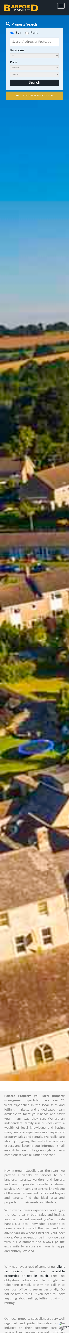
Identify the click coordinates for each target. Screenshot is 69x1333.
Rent (34, 33)
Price (13, 62)
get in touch (37, 1276)
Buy (18, 33)
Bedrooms (17, 50)
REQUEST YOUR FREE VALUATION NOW (34, 95)
